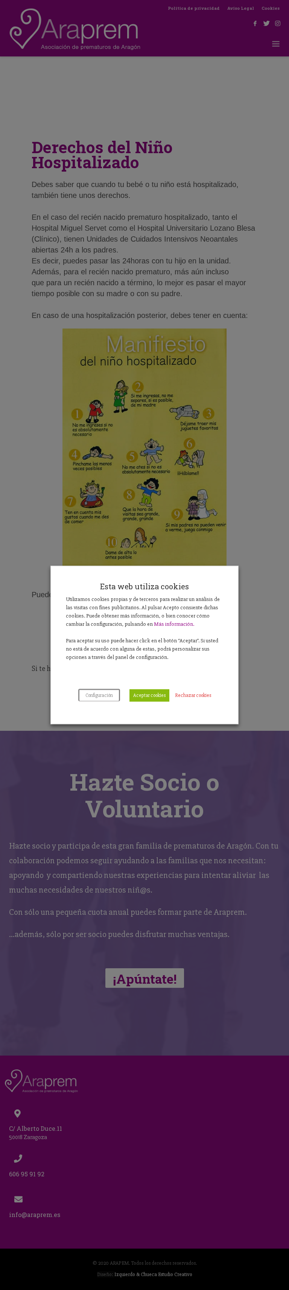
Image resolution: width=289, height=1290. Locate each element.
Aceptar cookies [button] (149, 695)
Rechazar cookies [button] (193, 695)
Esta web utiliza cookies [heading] (144, 586)
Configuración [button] (99, 695)
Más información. (174, 624)
